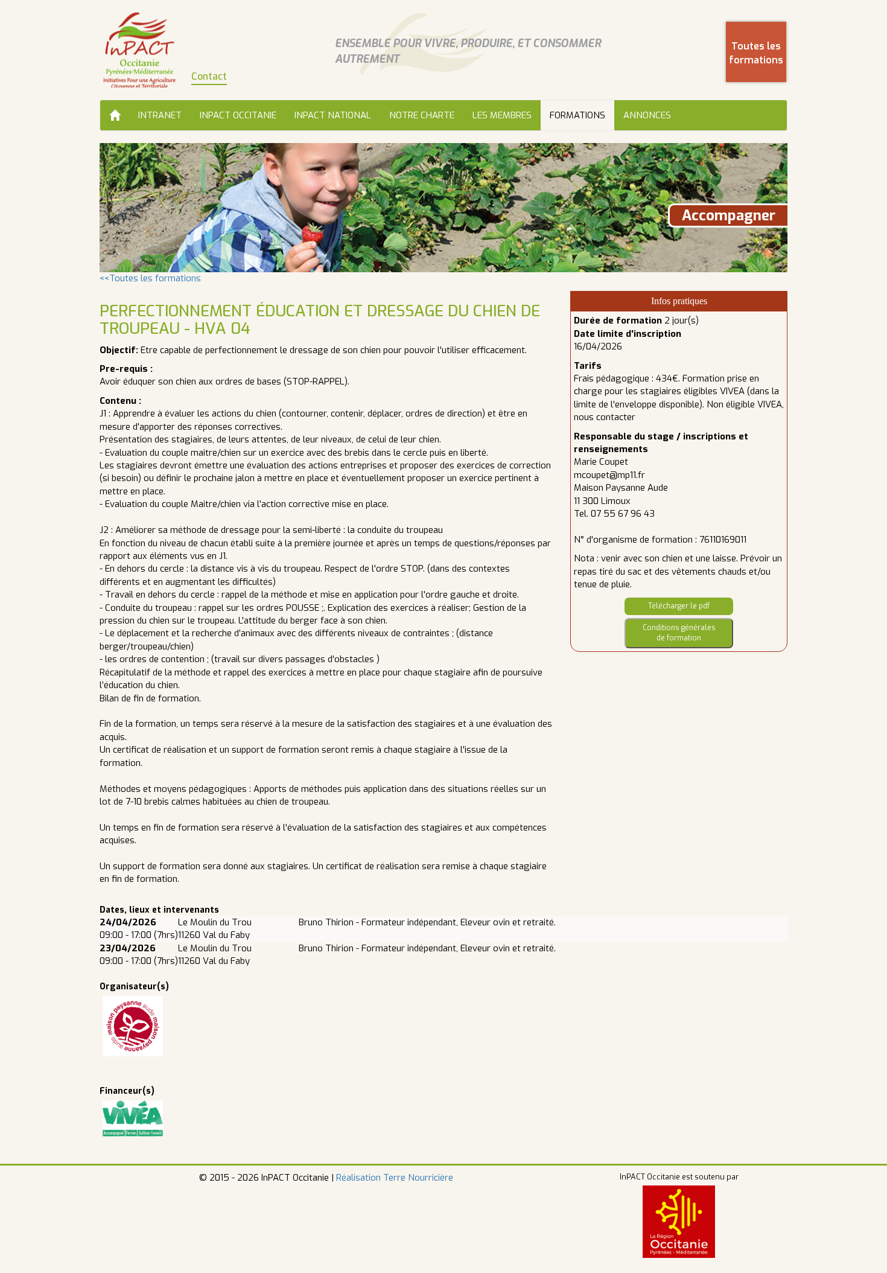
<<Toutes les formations (150, 278)
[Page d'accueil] (139, 50)
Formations (577, 115)
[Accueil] (114, 115)
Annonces (647, 115)
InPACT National (332, 115)
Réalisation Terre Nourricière (394, 1178)
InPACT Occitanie (238, 115)
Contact (209, 76)
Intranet (160, 115)
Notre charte (421, 115)
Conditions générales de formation (679, 633)
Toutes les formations (756, 53)
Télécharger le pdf (679, 606)
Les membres (502, 115)
